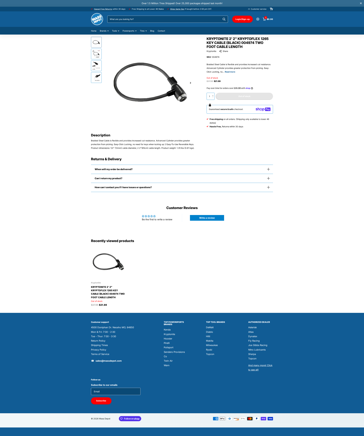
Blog (152, 31)
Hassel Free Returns (103, 9)
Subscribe (101, 400)
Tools (114, 31)
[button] (213, 93)
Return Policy (98, 340)
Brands (103, 31)
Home (93, 31)
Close (361, 3)
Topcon (210, 354)
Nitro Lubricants (257, 349)
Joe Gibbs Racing (257, 345)
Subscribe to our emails (104, 385)
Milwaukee (212, 345)
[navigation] (96, 42)
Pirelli (167, 343)
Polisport (168, 347)
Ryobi (209, 349)
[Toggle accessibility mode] (271, 9)
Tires (142, 31)
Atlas (251, 331)
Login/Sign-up (242, 19)
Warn (166, 365)
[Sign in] (257, 19)
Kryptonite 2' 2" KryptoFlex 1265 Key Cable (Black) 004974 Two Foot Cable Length (108, 292)
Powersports (128, 31)
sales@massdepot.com (109, 360)
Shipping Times (99, 345)
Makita (209, 340)
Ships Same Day (177, 9)
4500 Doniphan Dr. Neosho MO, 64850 (112, 327)
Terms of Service (100, 354)
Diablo (209, 331)
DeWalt (210, 327)
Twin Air (168, 360)
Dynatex (252, 336)
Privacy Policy (98, 349)
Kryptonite (211, 51)
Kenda (167, 329)
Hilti (208, 336)
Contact (161, 31)
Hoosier (168, 338)
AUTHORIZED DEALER (259, 322)
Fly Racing (254, 340)
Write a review (207, 217)
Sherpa (252, 354)
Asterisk (252, 327)
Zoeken (224, 19)
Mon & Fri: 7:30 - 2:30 (103, 331)
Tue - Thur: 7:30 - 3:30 (103, 336)
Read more (230, 72)
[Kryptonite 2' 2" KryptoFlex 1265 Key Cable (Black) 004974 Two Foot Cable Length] (108, 262)
